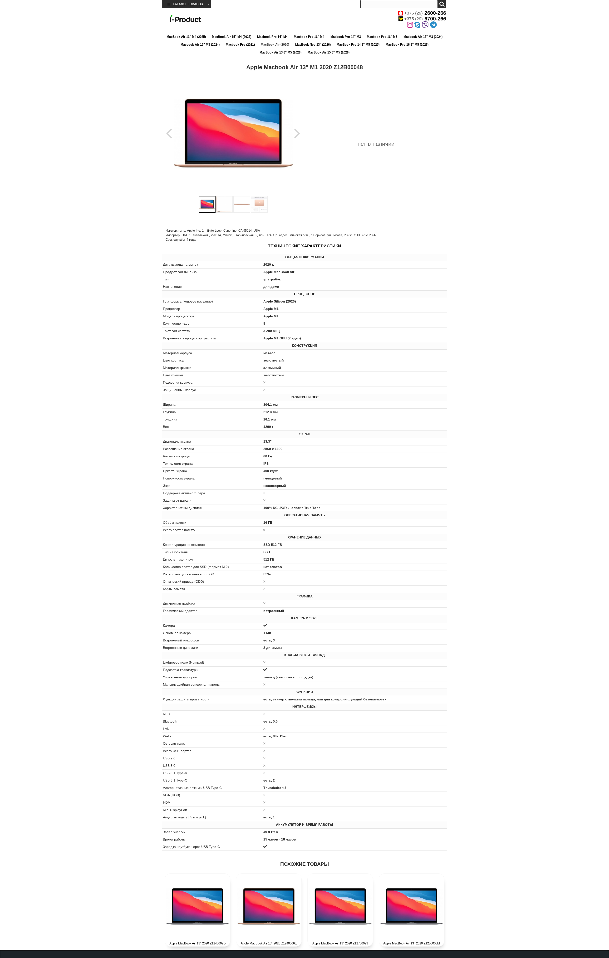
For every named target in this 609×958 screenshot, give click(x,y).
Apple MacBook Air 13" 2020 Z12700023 (340, 943)
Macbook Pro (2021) (240, 44)
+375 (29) (425, 13)
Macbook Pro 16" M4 (309, 37)
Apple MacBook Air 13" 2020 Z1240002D (197, 943)
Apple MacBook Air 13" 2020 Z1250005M (411, 943)
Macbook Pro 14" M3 (345, 37)
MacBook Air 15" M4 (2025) (231, 37)
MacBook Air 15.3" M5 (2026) (328, 52)
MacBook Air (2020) (275, 44)
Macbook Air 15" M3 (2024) (422, 37)
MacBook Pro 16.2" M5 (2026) (407, 44)
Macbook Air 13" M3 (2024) (200, 44)
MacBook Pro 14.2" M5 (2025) (358, 44)
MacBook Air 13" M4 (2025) (186, 37)
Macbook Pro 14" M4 (272, 37)
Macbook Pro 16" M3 (382, 37)
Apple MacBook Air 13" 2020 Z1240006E (269, 943)
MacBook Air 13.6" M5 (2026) (280, 52)
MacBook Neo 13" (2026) (313, 44)
